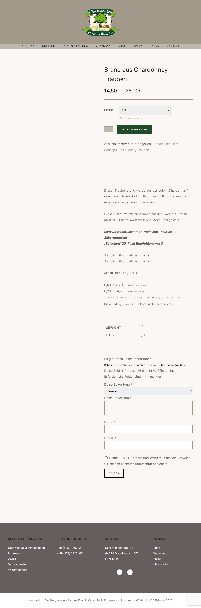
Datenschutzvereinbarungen (26, 547)
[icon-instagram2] (120, 572)
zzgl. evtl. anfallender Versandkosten (175, 298)
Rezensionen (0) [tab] (115, 178)
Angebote (103, 46)
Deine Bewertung (118, 384)
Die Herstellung (76, 46)
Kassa (157, 558)
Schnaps (110, 150)
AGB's (12, 558)
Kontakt (173, 46)
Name (109, 422)
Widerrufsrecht (17, 569)
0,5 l (146, 335)
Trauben (143, 150)
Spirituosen (127, 150)
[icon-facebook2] (130, 572)
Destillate (172, 144)
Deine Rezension (117, 398)
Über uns (49, 46)
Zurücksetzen (129, 118)
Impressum (15, 553)
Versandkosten (17, 564)
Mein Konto (160, 564)
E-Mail (110, 438)
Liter (108, 110)
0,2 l (138, 335)
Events (138, 46)
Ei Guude (28, 46)
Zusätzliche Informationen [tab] (149, 171)
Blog (155, 46)
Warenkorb (160, 553)
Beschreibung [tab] (114, 171)
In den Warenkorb (134, 129)
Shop (122, 46)
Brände (158, 144)
